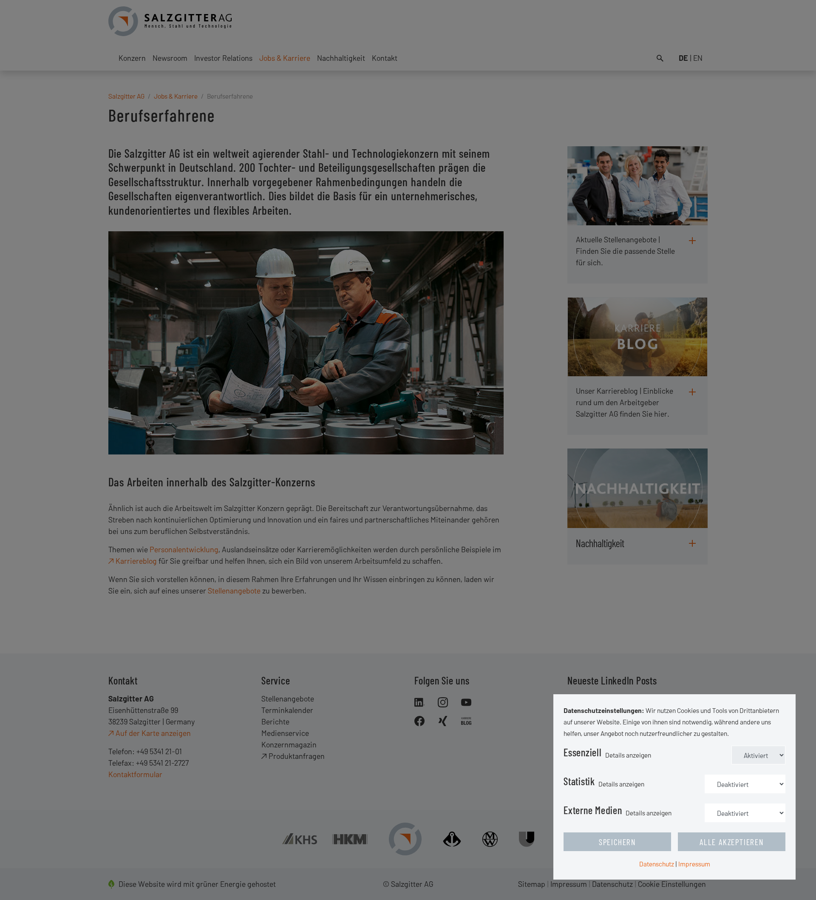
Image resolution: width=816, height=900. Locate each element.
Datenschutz (656, 864)
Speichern (617, 842)
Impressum (694, 864)
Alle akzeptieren (732, 842)
